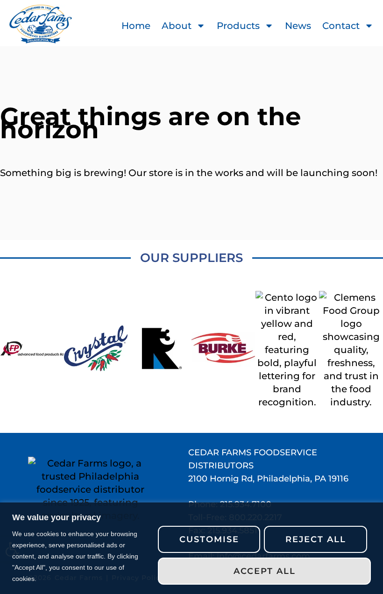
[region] (191, 548)
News (298, 25)
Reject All (315, 539)
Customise (209, 539)
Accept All (265, 571)
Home (135, 25)
